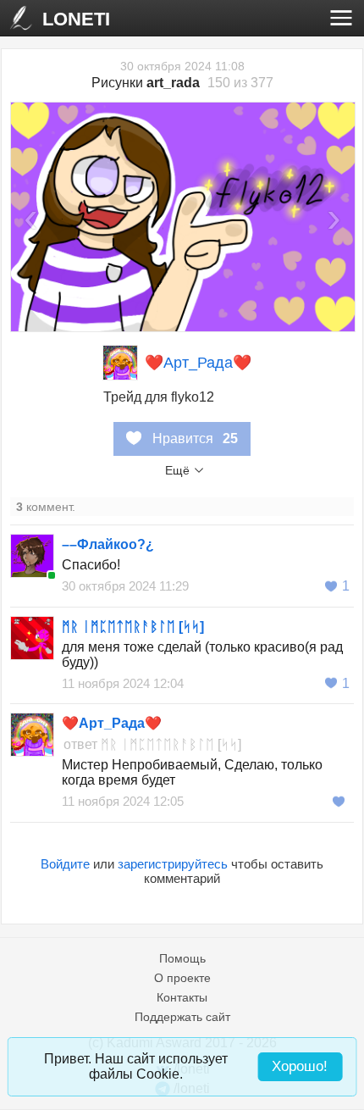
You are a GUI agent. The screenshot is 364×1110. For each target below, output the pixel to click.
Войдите (65, 864)
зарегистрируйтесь (173, 864)
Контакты (182, 997)
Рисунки (145, 82)
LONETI (76, 19)
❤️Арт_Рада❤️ (198, 362)
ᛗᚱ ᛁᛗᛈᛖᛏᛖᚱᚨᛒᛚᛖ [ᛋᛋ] (133, 626)
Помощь (182, 958)
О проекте (182, 978)
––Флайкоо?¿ (108, 544)
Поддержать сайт (182, 1017)
